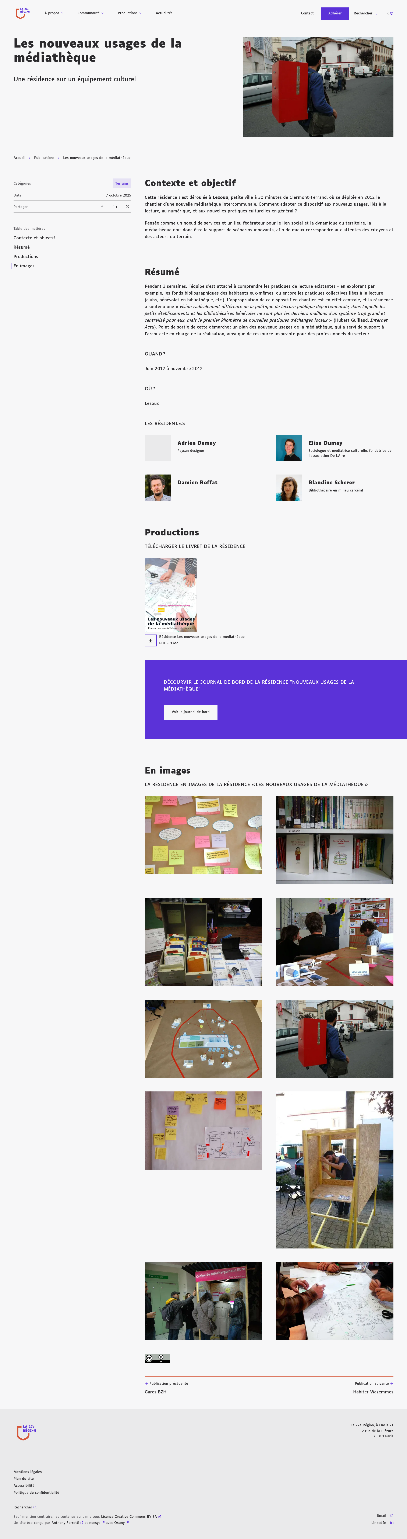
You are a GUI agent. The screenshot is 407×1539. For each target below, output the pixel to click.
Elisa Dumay (326, 443)
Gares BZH (166, 1388)
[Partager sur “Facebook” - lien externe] (102, 206)
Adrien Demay (196, 443)
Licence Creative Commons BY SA (129, 1517)
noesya (94, 1523)
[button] (318, 87)
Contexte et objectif (34, 238)
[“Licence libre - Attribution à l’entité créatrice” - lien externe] (269, 1358)
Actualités (164, 13)
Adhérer (335, 13)
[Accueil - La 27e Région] (23, 13)
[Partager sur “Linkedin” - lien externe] (115, 206)
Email (381, 1516)
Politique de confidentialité (36, 1493)
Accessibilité (24, 1486)
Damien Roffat (197, 482)
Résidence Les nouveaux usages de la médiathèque (202, 637)
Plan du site (24, 1479)
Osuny (119, 1523)
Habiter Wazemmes (373, 1388)
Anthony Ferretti (65, 1523)
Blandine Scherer (332, 482)
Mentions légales (28, 1472)
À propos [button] (52, 13)
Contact (307, 13)
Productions (26, 257)
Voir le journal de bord (191, 712)
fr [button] (387, 13)
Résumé (22, 247)
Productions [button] (128, 13)
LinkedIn (378, 1523)
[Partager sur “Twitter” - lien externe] (128, 206)
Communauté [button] (89, 13)
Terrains (122, 183)
